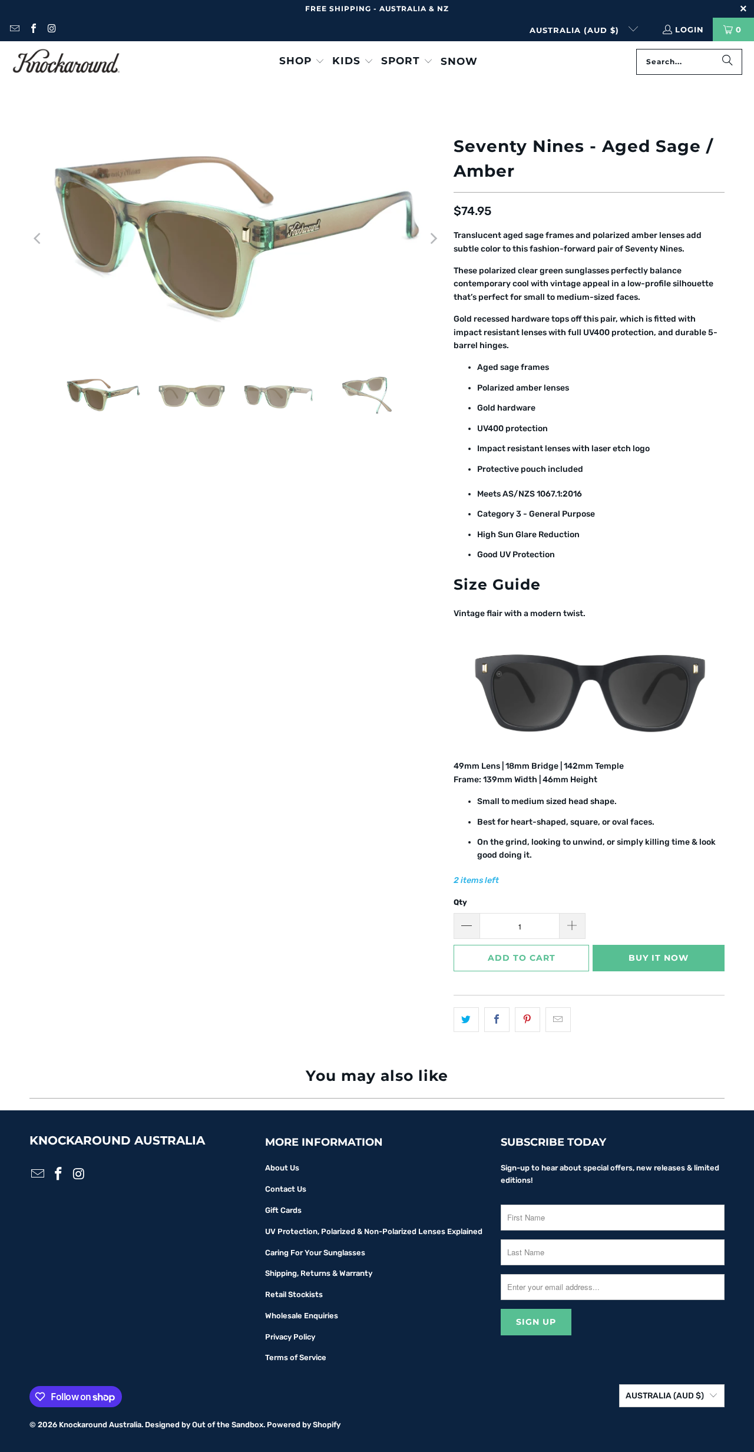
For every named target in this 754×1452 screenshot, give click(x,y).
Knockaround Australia (100, 1424)
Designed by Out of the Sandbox (204, 1424)
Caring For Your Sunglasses (315, 1252)
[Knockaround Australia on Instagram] (51, 29)
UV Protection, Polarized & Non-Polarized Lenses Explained (373, 1231)
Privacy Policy (290, 1336)
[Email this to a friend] (558, 1019)
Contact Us (285, 1189)
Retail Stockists (294, 1294)
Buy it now (659, 957)
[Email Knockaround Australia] (14, 29)
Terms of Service (295, 1357)
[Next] (433, 239)
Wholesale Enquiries (301, 1315)
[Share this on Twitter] (466, 1019)
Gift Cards (283, 1210)
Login (689, 29)
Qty (460, 902)
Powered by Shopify (303, 1424)
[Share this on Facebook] (497, 1019)
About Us (282, 1167)
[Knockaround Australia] (66, 62)
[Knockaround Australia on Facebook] (32, 29)
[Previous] (38, 239)
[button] (302, 61)
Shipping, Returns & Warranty (318, 1273)
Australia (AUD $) (576, 30)
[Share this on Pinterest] (527, 1019)
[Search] (727, 62)
